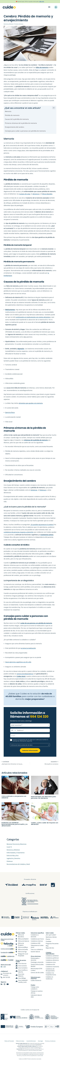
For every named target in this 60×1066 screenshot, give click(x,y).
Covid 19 (9, 847)
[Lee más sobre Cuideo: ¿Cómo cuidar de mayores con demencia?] (45, 811)
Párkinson (43, 490)
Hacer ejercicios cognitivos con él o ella (18, 662)
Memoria (8, 111)
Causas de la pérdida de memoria (17, 119)
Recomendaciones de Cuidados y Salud (18, 864)
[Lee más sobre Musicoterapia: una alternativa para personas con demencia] (45, 785)
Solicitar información (30, 750)
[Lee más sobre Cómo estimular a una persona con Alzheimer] (15, 785)
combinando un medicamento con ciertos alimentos (33, 317)
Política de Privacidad (9, 1041)
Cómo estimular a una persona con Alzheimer (14, 797)
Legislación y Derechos (13, 858)
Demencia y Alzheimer (9, 24)
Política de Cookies (20, 1041)
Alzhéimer (34, 490)
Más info (41, 1)
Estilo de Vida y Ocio (13, 855)
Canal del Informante (31, 1041)
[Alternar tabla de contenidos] (53, 108)
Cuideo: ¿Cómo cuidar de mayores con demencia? (44, 823)
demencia (36, 194)
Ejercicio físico (10, 412)
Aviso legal (40, 1041)
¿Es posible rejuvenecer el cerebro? (42, 524)
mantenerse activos (46, 535)
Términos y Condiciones (50, 1041)
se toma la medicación (28, 648)
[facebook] (56, 7)
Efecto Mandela (47, 194)
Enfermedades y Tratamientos (16, 853)
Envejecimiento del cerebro (14, 127)
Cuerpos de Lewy (24, 194)
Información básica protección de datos (21, 745)
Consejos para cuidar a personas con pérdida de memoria (25, 131)
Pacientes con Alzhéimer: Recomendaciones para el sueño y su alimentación (15, 824)
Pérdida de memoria (12, 115)
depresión (21, 349)
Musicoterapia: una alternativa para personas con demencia (43, 797)
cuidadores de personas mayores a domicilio (18, 532)
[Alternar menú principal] (49, 7)
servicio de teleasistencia (25, 674)
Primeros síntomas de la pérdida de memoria (21, 123)
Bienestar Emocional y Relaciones (16, 844)
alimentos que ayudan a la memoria (31, 403)
